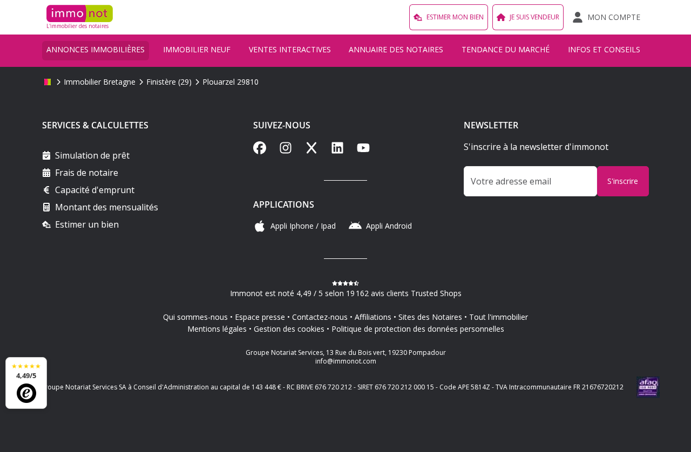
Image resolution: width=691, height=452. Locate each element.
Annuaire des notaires (396, 49)
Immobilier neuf (197, 49)
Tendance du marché (506, 49)
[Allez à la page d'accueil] (47, 82)
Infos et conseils (604, 49)
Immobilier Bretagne (100, 82)
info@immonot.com (345, 361)
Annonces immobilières (95, 49)
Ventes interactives (290, 49)
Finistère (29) (169, 82)
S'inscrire (622, 181)
